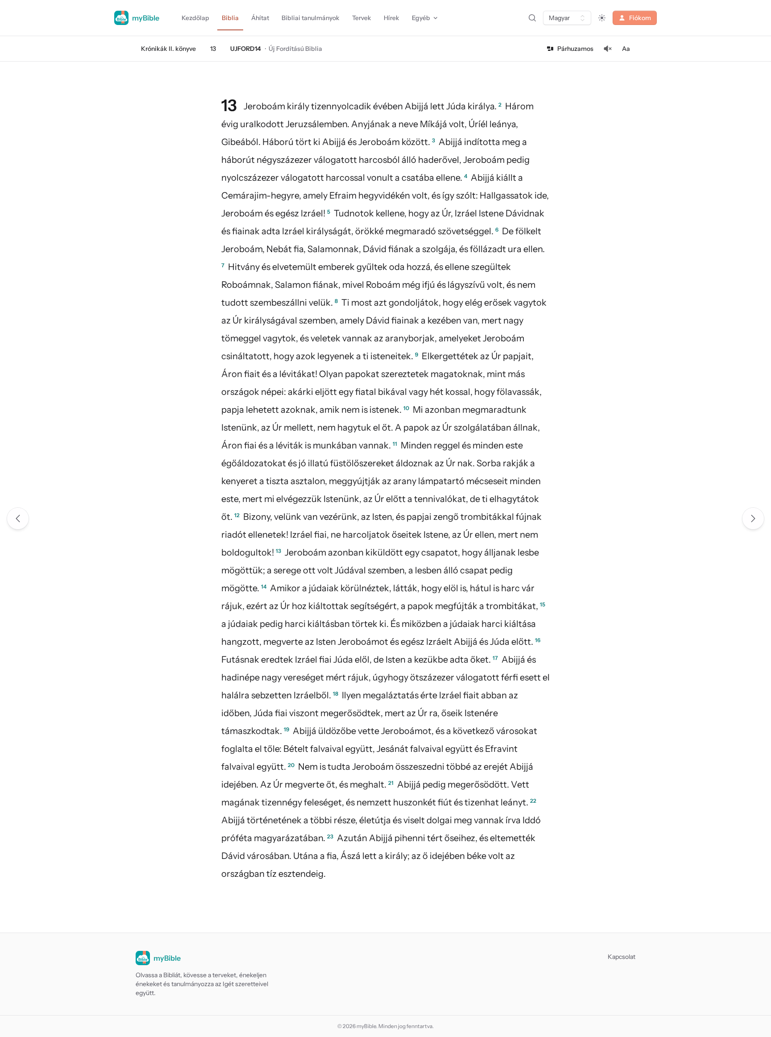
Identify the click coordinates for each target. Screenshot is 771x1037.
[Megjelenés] (602, 18)
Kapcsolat (621, 957)
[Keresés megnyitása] (532, 18)
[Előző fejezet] (18, 518)
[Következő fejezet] (753, 518)
